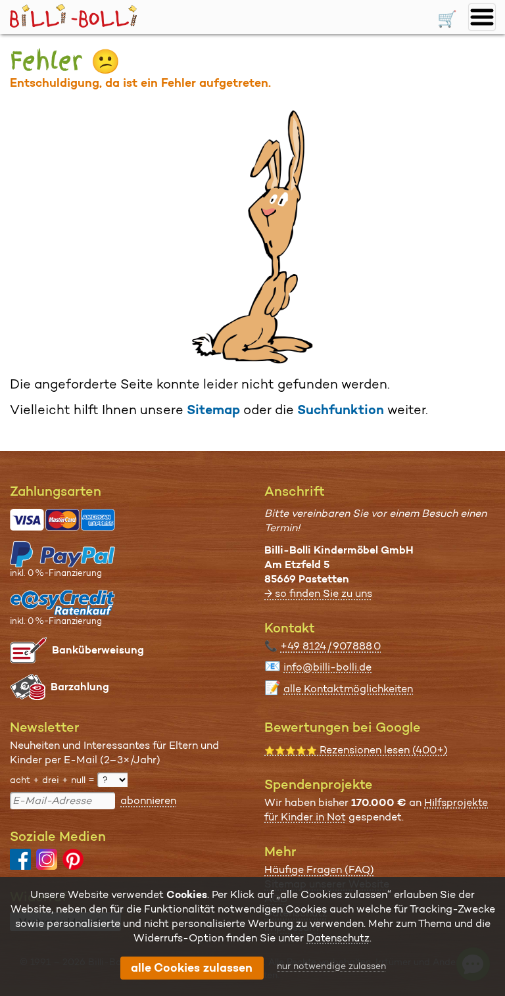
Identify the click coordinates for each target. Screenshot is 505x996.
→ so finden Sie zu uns (318, 593)
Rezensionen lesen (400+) (356, 750)
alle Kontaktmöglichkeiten (348, 688)
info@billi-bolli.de (327, 667)
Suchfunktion (340, 409)
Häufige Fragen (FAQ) (319, 869)
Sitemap (213, 409)
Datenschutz (338, 938)
